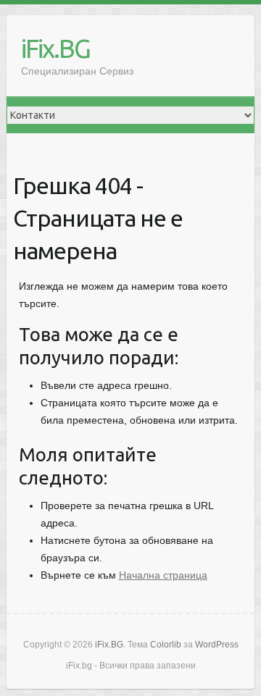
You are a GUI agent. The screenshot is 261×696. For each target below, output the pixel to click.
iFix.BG (55, 48)
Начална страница (163, 575)
